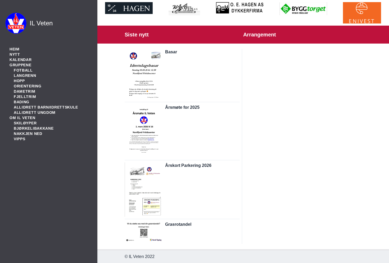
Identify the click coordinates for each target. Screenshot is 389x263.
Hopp (19, 81)
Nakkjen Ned (28, 134)
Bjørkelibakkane (34, 128)
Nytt (15, 54)
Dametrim (24, 91)
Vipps (19, 139)
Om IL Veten (22, 118)
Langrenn (25, 75)
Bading (21, 102)
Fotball (23, 70)
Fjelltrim (25, 97)
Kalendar (21, 60)
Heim (15, 49)
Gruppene (20, 65)
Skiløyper (25, 123)
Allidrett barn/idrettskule (46, 107)
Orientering (28, 86)
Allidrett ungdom (35, 112)
